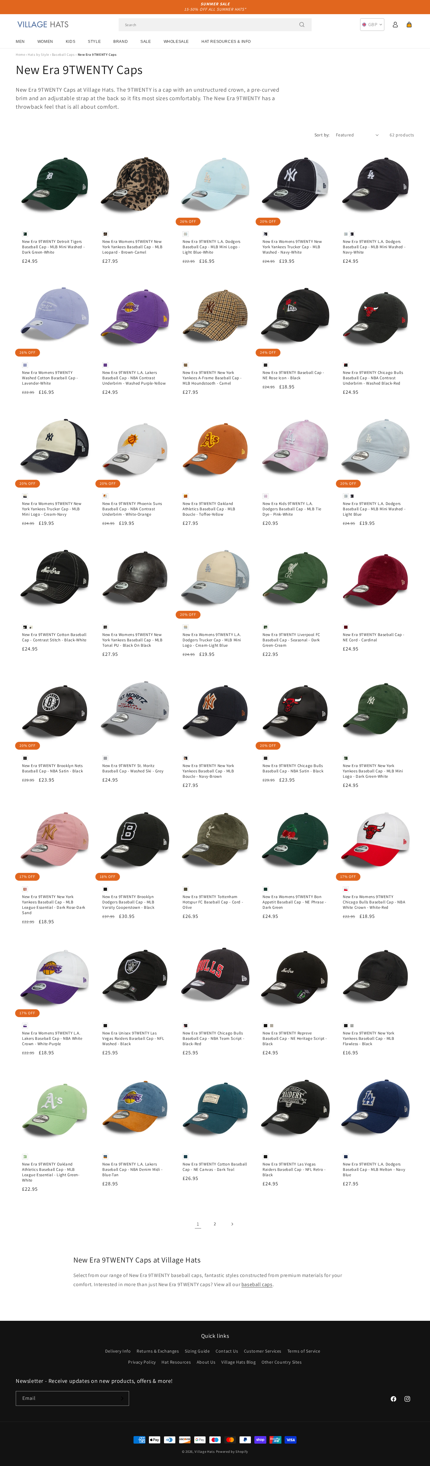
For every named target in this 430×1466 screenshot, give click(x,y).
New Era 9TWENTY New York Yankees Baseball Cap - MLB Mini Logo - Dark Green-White (373, 771)
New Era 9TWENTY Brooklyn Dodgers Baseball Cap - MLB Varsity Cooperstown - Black (128, 902)
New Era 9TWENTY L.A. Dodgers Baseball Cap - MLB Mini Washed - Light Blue (374, 509)
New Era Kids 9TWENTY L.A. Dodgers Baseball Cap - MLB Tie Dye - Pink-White (292, 509)
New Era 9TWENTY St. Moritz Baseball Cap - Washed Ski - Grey (132, 768)
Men (20, 41)
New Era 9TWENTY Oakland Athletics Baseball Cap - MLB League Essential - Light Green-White (51, 1172)
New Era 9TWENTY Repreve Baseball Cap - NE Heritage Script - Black (295, 1038)
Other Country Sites (282, 1362)
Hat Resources (176, 1362)
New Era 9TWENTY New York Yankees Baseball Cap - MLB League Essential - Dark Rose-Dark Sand (53, 904)
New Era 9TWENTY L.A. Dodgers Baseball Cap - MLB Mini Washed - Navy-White (374, 247)
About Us (206, 1362)
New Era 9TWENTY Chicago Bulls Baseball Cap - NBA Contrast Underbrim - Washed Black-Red (373, 378)
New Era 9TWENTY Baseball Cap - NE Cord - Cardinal (374, 637)
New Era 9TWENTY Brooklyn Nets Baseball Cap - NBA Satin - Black (52, 768)
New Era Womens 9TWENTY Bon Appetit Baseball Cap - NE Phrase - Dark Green (294, 902)
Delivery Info (118, 1351)
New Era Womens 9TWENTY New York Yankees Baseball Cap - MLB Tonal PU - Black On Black (132, 640)
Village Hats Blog (238, 1362)
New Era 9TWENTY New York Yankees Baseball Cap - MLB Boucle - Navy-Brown (208, 771)
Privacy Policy (142, 1362)
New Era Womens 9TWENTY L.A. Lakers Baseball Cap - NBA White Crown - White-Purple (52, 1038)
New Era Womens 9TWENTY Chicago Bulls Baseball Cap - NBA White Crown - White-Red (374, 902)
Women (45, 41)
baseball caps (257, 1284)
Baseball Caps (63, 54)
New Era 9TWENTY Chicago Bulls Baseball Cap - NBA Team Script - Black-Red (213, 1038)
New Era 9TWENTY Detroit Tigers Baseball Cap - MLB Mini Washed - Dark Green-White (53, 247)
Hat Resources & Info (226, 41)
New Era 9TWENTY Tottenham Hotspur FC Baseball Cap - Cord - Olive (213, 902)
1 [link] (198, 1224)
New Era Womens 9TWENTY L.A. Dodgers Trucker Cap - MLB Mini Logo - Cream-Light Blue (212, 640)
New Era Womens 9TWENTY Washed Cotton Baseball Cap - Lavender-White (50, 378)
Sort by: (322, 135)
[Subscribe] (122, 1398)
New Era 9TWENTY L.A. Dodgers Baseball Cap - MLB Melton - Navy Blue (374, 1169)
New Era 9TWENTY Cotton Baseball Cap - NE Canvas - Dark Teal (215, 1167)
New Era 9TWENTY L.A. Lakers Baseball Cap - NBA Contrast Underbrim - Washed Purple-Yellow (134, 378)
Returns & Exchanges (158, 1351)
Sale (145, 41)
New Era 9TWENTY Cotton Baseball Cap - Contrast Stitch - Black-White (54, 637)
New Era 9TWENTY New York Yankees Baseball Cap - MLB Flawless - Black (368, 1038)
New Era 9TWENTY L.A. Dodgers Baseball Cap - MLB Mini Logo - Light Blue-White (211, 247)
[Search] (302, 24)
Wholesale (176, 41)
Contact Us (227, 1351)
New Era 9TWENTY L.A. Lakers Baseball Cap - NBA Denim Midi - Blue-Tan (132, 1169)
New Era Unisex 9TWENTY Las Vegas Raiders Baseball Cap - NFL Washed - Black (133, 1038)
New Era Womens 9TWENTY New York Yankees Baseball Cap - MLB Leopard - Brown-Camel (132, 247)
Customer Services (262, 1351)
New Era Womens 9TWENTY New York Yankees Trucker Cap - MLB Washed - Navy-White (292, 247)
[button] (409, 24)
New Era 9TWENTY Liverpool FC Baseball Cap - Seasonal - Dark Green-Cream (291, 640)
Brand (120, 41)
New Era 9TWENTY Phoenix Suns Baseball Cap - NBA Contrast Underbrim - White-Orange (132, 509)
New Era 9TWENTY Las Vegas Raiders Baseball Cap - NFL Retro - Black (294, 1169)
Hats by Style (38, 54)
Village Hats (205, 1451)
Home (20, 54)
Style (94, 41)
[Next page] (232, 1224)
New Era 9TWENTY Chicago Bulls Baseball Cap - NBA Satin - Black (293, 768)
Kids (70, 41)
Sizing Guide (197, 1351)
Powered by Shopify (232, 1451)
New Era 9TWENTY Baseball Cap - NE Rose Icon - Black (293, 375)
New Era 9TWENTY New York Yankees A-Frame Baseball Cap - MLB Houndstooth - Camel (212, 378)
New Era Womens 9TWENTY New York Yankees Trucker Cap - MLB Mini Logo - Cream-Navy (52, 509)
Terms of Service (303, 1351)
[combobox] (215, 24)
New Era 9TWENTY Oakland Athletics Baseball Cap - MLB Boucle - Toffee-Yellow (209, 509)
